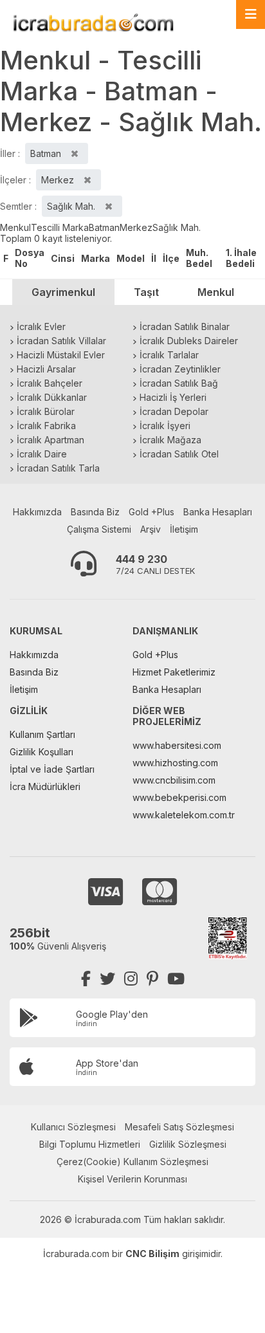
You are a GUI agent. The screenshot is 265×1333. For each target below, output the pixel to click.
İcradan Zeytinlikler (180, 368)
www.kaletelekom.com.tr (183, 814)
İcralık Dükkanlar (52, 397)
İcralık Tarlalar (169, 354)
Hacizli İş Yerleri (173, 397)
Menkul (15, 227)
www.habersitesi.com (176, 745)
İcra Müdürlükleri (45, 786)
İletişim (184, 529)
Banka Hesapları (217, 511)
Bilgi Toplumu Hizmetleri (89, 1144)
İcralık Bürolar (46, 411)
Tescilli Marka (60, 227)
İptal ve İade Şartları (52, 769)
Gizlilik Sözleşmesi (187, 1144)
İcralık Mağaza (170, 439)
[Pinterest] (152, 979)
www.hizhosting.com (175, 762)
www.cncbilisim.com (173, 780)
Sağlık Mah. (176, 227)
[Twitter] (107, 979)
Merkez (136, 227)
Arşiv (150, 529)
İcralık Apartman (50, 439)
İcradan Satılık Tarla (58, 468)
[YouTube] (176, 979)
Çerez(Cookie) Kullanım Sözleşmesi (132, 1161)
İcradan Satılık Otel (179, 453)
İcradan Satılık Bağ (179, 383)
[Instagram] (131, 979)
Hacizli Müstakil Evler (61, 354)
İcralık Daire (42, 453)
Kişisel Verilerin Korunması (132, 1178)
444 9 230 (141, 559)
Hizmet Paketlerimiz (173, 671)
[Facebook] (86, 979)
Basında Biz (95, 511)
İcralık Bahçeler (49, 383)
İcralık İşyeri (165, 425)
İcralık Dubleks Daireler (189, 340)
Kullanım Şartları (42, 734)
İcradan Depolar (174, 411)
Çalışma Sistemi (99, 529)
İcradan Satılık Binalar (185, 326)
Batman (104, 227)
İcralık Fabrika (46, 425)
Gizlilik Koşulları (41, 751)
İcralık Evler (41, 326)
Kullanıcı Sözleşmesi (73, 1126)
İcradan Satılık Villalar (61, 340)
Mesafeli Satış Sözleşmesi (179, 1126)
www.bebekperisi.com (179, 797)
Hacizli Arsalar (46, 368)
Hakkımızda (37, 511)
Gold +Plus (151, 511)
